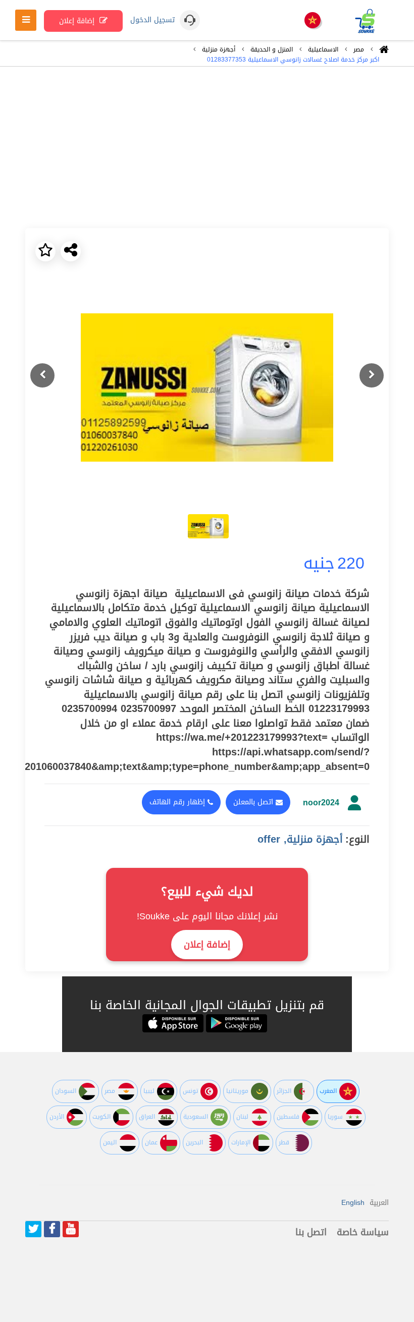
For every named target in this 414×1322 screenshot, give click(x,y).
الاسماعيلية (323, 49)
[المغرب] (312, 21)
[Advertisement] (207, 147)
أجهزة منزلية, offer (300, 839)
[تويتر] (33, 1229)
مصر (358, 49)
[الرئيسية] (384, 52)
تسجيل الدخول (152, 20)
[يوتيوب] (71, 1229)
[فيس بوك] (52, 1229)
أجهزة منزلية (218, 49)
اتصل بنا (311, 1232)
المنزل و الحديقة (271, 49)
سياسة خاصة (363, 1232)
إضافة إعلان (78, 21)
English (353, 1202)
